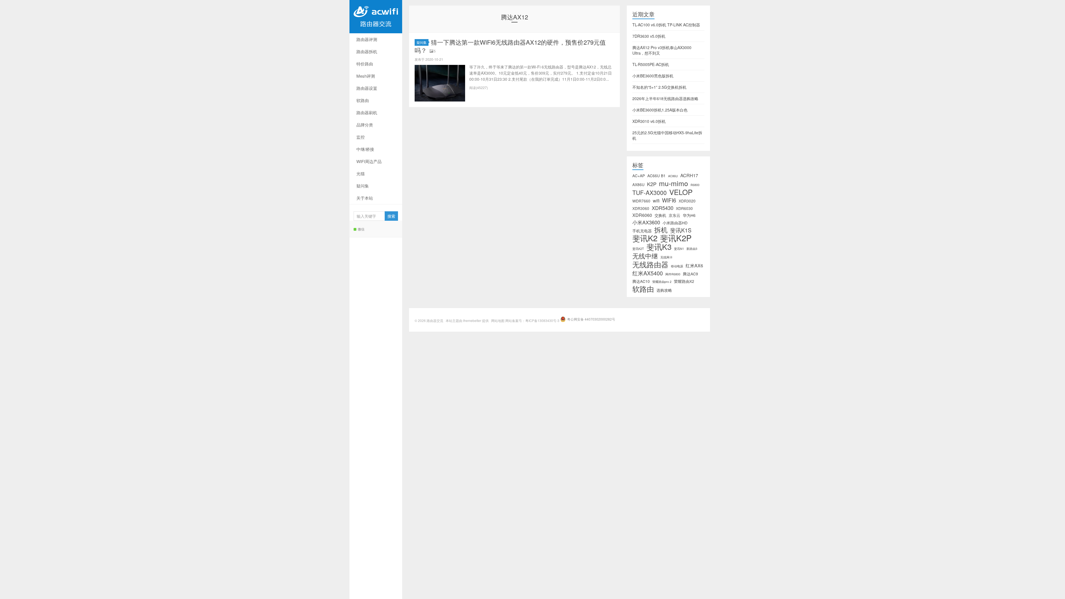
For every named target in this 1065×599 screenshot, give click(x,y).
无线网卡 (666, 257)
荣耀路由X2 (684, 281)
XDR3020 (687, 201)
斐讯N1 (679, 249)
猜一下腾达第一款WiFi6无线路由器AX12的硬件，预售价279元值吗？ (510, 46)
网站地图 (497, 320)
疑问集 (362, 186)
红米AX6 (694, 265)
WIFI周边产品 (369, 161)
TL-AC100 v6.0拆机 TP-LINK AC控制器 (666, 24)
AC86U (673, 176)
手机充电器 (642, 230)
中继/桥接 (365, 149)
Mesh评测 (365, 76)
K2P (651, 184)
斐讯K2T (638, 249)
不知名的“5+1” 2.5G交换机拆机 (659, 87)
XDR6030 (684, 208)
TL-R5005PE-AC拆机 (650, 64)
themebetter (472, 320)
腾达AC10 (641, 281)
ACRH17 (689, 175)
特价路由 (364, 64)
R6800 (695, 185)
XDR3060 (640, 208)
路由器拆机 (366, 51)
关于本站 (364, 198)
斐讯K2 (645, 238)
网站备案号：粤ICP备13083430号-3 (532, 320)
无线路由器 (650, 264)
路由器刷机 (366, 112)
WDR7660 (641, 201)
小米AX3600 (646, 222)
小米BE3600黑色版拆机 (652, 75)
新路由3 (691, 249)
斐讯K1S (680, 230)
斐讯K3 (658, 246)
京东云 (674, 215)
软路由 (362, 100)
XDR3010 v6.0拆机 (649, 121)
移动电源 (677, 266)
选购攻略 (664, 290)
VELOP (681, 192)
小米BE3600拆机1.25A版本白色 (660, 110)
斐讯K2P (676, 237)
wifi (656, 201)
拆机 (661, 229)
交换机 (660, 215)
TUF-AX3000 (649, 192)
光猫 (360, 173)
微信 (361, 229)
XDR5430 (662, 207)
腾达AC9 (690, 273)
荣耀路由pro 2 (661, 282)
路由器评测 (366, 39)
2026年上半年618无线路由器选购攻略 (665, 98)
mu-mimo (673, 183)
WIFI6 (669, 200)
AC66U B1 (656, 175)
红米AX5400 (647, 273)
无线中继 (645, 255)
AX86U (638, 184)
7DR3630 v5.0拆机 (648, 36)
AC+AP (638, 175)
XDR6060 (642, 215)
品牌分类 (364, 125)
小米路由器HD (675, 222)
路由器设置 (366, 88)
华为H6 (689, 215)
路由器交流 (375, 16)
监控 (360, 137)
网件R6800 (672, 274)
